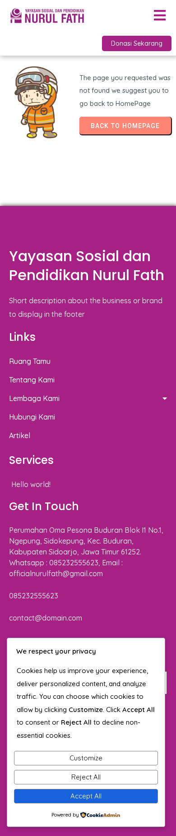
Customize (85, 758)
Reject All (86, 777)
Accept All (86, 796)
